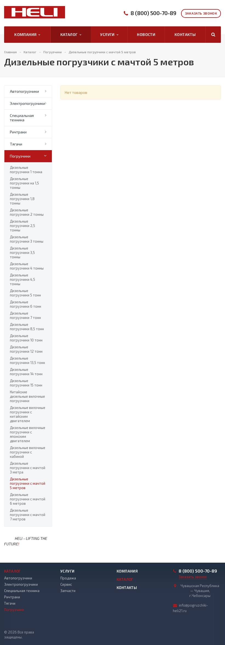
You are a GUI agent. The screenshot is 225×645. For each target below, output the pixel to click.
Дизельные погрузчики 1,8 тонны (22, 198)
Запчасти (67, 590)
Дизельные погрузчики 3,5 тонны (22, 252)
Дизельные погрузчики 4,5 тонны (22, 279)
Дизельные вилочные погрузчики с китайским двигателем (27, 414)
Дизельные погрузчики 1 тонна (26, 169)
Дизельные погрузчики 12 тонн (26, 349)
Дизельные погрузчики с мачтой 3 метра (27, 467)
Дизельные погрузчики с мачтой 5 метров (27, 483)
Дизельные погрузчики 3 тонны (26, 239)
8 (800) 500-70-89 (153, 13)
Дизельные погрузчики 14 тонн (26, 371)
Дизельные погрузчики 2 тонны (27, 212)
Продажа (68, 578)
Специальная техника (22, 117)
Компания (26, 34)
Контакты (185, 34)
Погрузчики (20, 156)
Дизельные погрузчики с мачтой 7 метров (27, 514)
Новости (146, 34)
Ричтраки (18, 132)
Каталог (70, 34)
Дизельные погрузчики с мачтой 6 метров (27, 499)
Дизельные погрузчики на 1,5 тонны (24, 183)
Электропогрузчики (27, 103)
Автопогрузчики (24, 91)
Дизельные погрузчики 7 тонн (25, 315)
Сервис (66, 584)
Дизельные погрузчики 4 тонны (27, 266)
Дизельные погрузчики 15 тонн (26, 382)
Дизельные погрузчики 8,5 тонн (27, 326)
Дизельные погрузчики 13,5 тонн (27, 360)
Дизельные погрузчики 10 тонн (26, 337)
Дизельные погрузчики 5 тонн (25, 292)
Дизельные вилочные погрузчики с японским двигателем (27, 434)
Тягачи (16, 144)
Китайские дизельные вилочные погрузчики (27, 396)
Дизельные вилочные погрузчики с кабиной (27, 452)
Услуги (108, 34)
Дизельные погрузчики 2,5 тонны (22, 225)
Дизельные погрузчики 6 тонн (25, 304)
